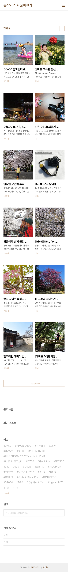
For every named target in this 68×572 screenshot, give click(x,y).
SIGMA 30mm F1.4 (28, 477)
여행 (7, 487)
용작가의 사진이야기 (17, 5)
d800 (21, 451)
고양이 (53, 445)
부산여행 (9, 472)
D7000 (9, 482)
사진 (16, 487)
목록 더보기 (35, 383)
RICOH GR (55, 466)
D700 (31, 461)
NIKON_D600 (24, 445)
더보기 (6, 493)
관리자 (45, 567)
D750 (8, 445)
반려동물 (9, 451)
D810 (42, 472)
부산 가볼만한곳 (26, 472)
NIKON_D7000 (38, 451)
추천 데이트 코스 (36, 482)
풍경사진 (40, 466)
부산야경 (9, 477)
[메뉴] (64, 5)
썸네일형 (55, 28)
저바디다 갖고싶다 (13, 461)
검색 (61, 513)
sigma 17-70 (56, 482)
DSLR (28, 466)
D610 (53, 472)
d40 (7, 466)
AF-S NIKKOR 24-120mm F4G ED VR (25, 456)
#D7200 (59, 461)
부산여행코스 (50, 477)
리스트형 (62, 28)
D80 (20, 482)
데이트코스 (44, 461)
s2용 (17, 466)
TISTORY (35, 567)
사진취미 (40, 445)
